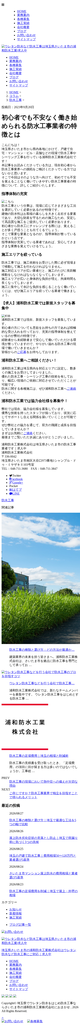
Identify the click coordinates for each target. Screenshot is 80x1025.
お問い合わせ (26, 35)
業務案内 (23, 15)
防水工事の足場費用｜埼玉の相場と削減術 (38, 755)
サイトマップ (26, 39)
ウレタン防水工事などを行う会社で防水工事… (42, 683)
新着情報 (15, 913)
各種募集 (23, 19)
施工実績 (23, 23)
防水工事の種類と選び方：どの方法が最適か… (42, 649)
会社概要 (23, 27)
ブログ (21, 31)
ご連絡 (71, 388)
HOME (21, 11)
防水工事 (15, 100)
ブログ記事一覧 (20, 924)
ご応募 (21, 352)
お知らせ (15, 909)
